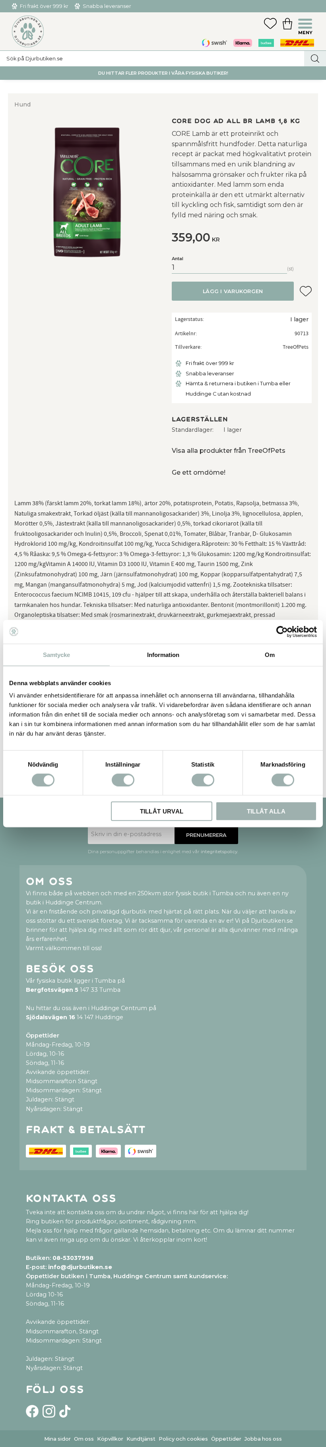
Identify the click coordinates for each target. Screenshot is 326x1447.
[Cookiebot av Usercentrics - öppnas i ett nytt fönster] (282, 632)
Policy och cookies (183, 1439)
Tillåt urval (162, 811)
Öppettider (226, 1439)
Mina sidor (57, 1439)
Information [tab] (163, 654)
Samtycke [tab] (56, 654)
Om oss (84, 1439)
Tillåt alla (266, 811)
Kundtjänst (140, 1439)
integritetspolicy (219, 851)
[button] (306, 25)
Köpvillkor (110, 1439)
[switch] (123, 779)
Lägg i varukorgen (233, 291)
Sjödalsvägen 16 (50, 1017)
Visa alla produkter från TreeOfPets (228, 450)
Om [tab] (270, 654)
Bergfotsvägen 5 (52, 989)
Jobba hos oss (263, 1439)
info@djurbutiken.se (80, 1267)
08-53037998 (72, 1258)
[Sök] (315, 58)
